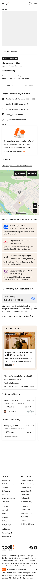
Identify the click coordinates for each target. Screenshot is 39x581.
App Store (5, 536)
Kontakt (4, 521)
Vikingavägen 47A (11, 426)
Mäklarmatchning (26, 502)
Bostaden (11, 86)
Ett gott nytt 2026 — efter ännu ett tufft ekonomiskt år (19, 353)
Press (4, 514)
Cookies (23, 520)
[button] (19, 192)
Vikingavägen (9, 386)
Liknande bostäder (10, 51)
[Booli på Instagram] (31, 547)
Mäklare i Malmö (26, 487)
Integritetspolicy (26, 513)
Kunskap (5, 487)
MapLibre (13, 212)
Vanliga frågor (6, 524)
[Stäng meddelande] (36, 569)
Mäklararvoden (25, 498)
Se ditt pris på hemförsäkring (22, 228)
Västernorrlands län (11, 379)
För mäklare (6, 502)
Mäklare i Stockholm (27, 480)
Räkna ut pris (20, 243)
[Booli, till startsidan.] (7, 3)
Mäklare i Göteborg (27, 484)
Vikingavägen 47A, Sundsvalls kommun (17, 166)
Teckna (21, 274)
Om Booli (5, 510)
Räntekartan (6, 491)
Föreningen (28, 86)
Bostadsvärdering (8, 484)
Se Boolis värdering (8, 71)
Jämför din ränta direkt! (13, 151)
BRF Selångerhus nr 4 (25, 386)
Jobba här (5, 517)
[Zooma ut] (35, 211)
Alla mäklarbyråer (26, 491)
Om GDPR (24, 517)
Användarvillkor (26, 510)
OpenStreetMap (6, 212)
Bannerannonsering (8, 498)
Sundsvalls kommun (11, 383)
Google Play (6, 533)
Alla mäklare (25, 495)
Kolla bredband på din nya (22, 259)
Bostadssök (6, 480)
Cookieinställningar (27, 524)
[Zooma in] (35, 205)
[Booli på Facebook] (35, 547)
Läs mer (30, 578)
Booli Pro (5, 495)
